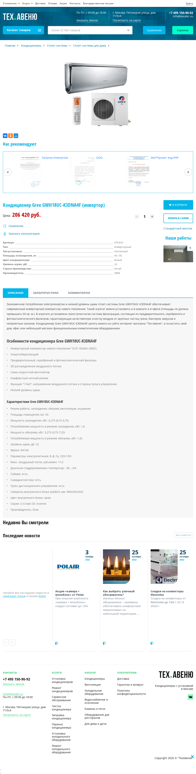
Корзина (182, 30)
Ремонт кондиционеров (62, 689)
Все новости (183, 535)
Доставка (123, 678)
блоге (42, 596)
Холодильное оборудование (94, 692)
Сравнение (154, 30)
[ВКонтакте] (5, 135)
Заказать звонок (13, 684)
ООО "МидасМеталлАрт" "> (91, 172)
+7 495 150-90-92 (181, 13)
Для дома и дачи (96, 724)
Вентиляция (93, 684)
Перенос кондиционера (61, 725)
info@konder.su (183, 16)
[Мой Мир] (16, 135)
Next (13, 642)
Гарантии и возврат (130, 684)
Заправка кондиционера (61, 716)
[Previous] (8, 172)
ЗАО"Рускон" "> (151, 172)
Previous (6, 642)
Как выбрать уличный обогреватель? (119, 593)
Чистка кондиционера (61, 707)
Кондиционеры (95, 678)
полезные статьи (14, 596)
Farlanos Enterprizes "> (42, 172)
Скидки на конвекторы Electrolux (167, 593)
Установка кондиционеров (62, 680)
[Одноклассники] (10, 135)
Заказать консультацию (24, 233)
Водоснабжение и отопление (96, 701)
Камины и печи (95, 709)
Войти (189, 3)
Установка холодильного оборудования (61, 737)
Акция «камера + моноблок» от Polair (69, 593)
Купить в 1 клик (178, 218)
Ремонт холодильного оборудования (61, 749)
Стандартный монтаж (177, 228)
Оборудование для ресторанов (97, 716)
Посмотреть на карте (127, 20)
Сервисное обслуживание (61, 698)
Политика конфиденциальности (131, 692)
